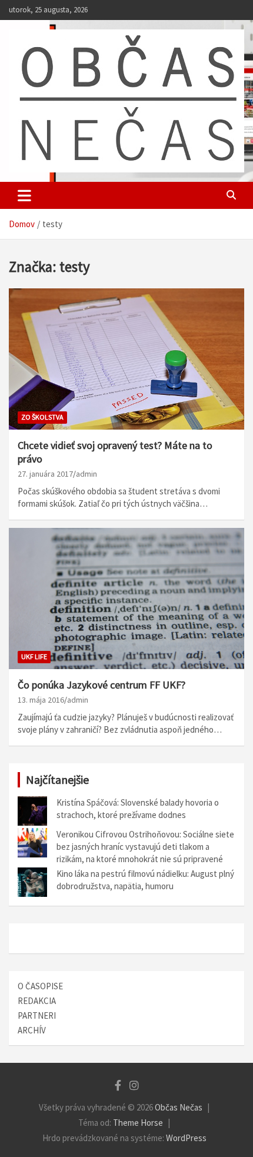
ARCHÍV (32, 1030)
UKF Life (34, 656)
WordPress (186, 1137)
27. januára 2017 (45, 473)
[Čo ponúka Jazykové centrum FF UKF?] (126, 598)
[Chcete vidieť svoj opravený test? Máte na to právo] (126, 359)
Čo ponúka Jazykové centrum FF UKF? (101, 684)
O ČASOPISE (40, 986)
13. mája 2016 (41, 699)
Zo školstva (42, 417)
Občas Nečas (178, 1107)
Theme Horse (138, 1122)
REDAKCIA (37, 1000)
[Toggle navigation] (24, 195)
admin (86, 473)
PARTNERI (37, 1015)
